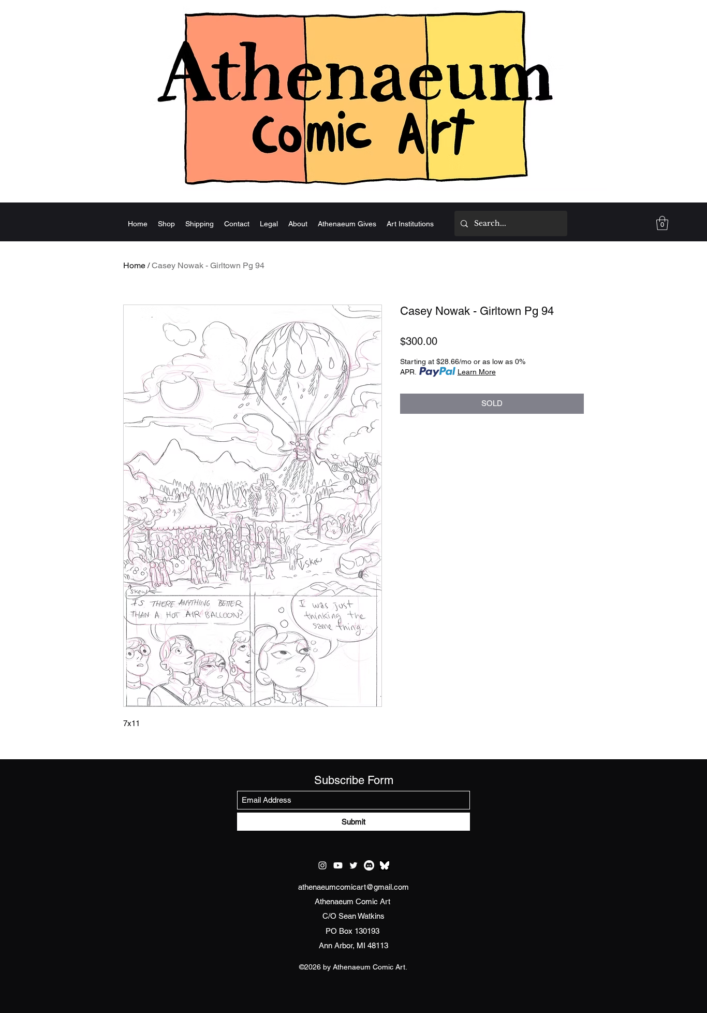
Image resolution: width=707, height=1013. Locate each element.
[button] (662, 223)
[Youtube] (338, 865)
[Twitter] (353, 865)
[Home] (353, 97)
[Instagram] (322, 865)
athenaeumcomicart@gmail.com (353, 886)
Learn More (477, 372)
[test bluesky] (384, 865)
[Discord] (369, 865)
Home (134, 265)
